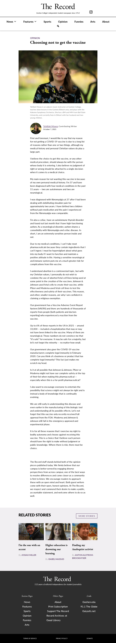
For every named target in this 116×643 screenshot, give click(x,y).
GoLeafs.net (88, 611)
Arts (92, 21)
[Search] (58, 26)
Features (28, 21)
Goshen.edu (88, 602)
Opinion (63, 21)
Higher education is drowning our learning (56, 549)
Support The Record (58, 611)
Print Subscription (58, 606)
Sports (47, 21)
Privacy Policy (62, 638)
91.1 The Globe (89, 606)
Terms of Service (30, 638)
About (105, 21)
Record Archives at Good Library (56, 618)
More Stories (87, 516)
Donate (90, 638)
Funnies (78, 21)
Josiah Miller (28, 555)
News (10, 21)
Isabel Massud (56, 559)
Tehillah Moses (50, 126)
